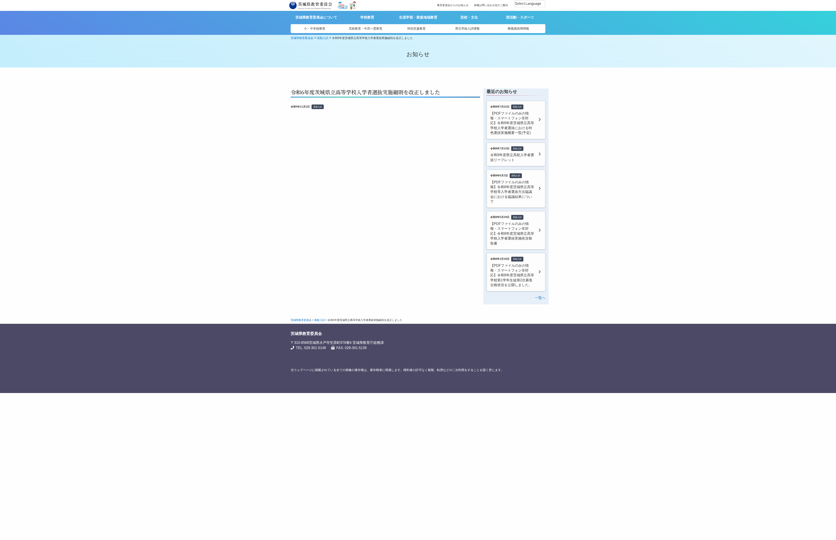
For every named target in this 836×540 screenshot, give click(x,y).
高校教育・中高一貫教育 (365, 28)
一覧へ (540, 298)
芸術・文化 (469, 17)
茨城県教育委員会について (316, 17)
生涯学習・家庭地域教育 (418, 17)
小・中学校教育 (314, 28)
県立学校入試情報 (467, 28)
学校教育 (367, 17)
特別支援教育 (416, 28)
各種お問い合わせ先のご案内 (491, 5)
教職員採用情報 (518, 28)
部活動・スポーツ (520, 17)
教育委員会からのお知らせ (453, 5)
